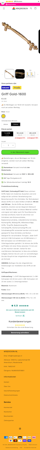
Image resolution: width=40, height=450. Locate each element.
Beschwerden (8, 416)
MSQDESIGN (11, 444)
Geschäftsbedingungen (12, 391)
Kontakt (6, 382)
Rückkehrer (8, 412)
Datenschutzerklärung (12, 447)
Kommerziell (8, 407)
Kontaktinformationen (30, 447)
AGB (21, 447)
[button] (4, 8)
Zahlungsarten (9, 420)
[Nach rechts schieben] (38, 74)
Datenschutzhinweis (11, 395)
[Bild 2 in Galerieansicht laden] (20, 74)
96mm (6, 124)
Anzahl (3, 141)
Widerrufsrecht (33, 444)
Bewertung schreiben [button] (20, 333)
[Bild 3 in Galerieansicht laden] (30, 74)
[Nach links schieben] (2, 74)
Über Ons (7, 386)
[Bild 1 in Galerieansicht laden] (9, 74)
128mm (15, 124)
